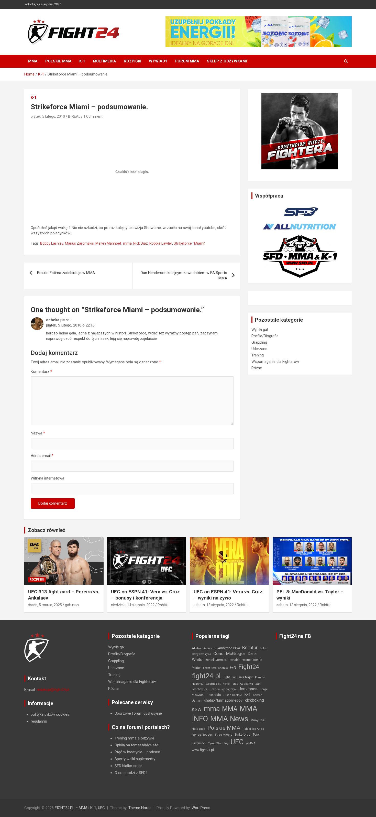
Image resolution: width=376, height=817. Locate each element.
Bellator (250, 647)
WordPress (201, 807)
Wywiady (158, 61)
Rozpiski (132, 61)
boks (263, 648)
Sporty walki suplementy (135, 759)
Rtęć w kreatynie (128, 752)
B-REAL (74, 116)
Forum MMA (187, 61)
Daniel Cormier (215, 660)
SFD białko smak (128, 766)
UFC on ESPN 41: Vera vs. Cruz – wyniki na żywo (228, 595)
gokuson (72, 605)
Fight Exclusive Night (238, 677)
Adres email (42, 455)
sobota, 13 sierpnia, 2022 (214, 605)
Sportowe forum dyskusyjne (138, 713)
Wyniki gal (259, 329)
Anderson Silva (229, 648)
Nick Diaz (140, 243)
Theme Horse (139, 807)
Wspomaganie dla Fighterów (275, 361)
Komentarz (41, 371)
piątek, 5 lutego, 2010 (48, 116)
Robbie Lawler (160, 243)
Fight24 (248, 666)
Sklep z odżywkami (227, 61)
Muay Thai (258, 720)
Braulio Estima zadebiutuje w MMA (66, 272)
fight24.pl (206, 676)
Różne (256, 368)
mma (127, 243)
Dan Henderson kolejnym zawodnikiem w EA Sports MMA (184, 275)
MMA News (229, 718)
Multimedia (104, 61)
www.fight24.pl (203, 750)
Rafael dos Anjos (253, 729)
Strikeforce (242, 734)
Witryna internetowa (47, 478)
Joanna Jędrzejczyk (223, 689)
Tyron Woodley (218, 743)
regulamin (39, 721)
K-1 (82, 61)
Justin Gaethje (232, 695)
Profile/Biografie (265, 336)
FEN (233, 668)
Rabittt (163, 605)
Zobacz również (46, 530)
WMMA (251, 743)
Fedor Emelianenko (215, 668)
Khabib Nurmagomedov (223, 700)
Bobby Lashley (51, 243)
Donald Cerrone (240, 660)
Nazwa (38, 433)
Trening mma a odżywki (134, 738)
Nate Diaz (198, 729)
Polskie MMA (58, 61)
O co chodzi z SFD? (131, 772)
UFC (237, 742)
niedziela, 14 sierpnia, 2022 (132, 605)
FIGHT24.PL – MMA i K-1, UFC (80, 807)
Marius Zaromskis (79, 243)
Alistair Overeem (204, 648)
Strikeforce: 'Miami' (189, 243)
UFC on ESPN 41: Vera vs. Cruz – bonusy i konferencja (145, 595)
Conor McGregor (229, 653)
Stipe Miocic (223, 734)
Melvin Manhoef (108, 243)
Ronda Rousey (202, 734)
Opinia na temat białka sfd (136, 745)
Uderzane (259, 348)
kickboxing (254, 700)
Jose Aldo (214, 695)
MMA (33, 61)
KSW (197, 709)
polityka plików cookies (50, 714)
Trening (257, 355)
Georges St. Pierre (217, 683)
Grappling (259, 342)
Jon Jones (248, 689)
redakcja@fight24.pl (53, 689)
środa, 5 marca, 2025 (45, 605)
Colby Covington (201, 654)
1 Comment (93, 116)
